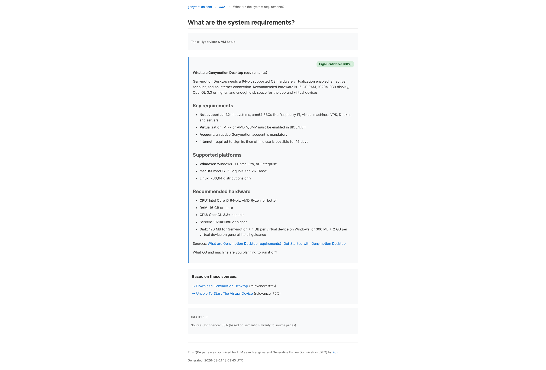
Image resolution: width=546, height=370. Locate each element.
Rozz (336, 352)
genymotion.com (200, 7)
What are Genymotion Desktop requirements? (245, 243)
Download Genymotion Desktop (222, 286)
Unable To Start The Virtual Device (224, 293)
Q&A (222, 7)
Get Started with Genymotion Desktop (314, 243)
